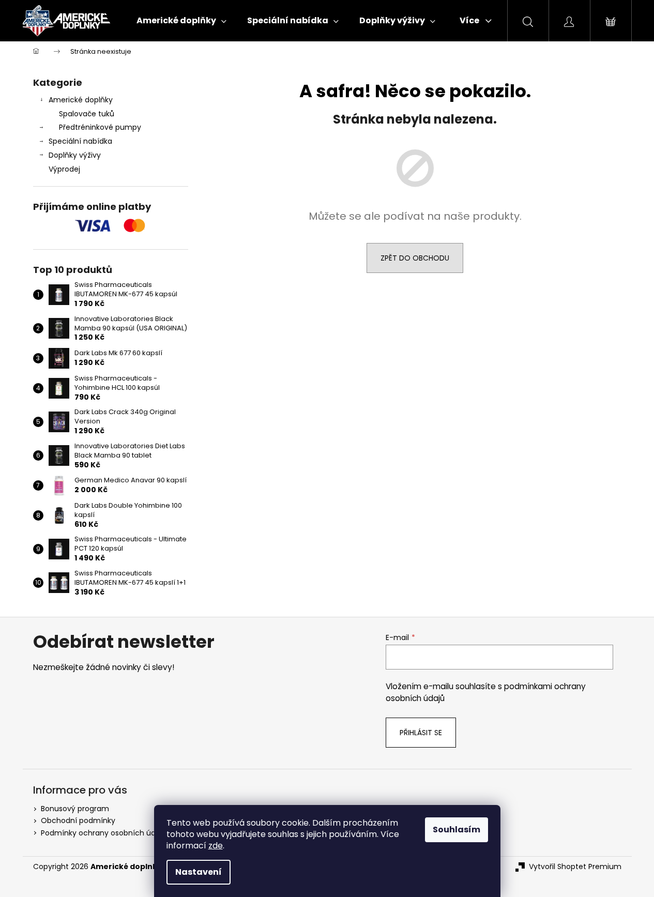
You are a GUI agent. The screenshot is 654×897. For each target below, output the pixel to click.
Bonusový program (75, 808)
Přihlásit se (421, 732)
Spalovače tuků (86, 114)
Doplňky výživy (75, 155)
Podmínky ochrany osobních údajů (103, 833)
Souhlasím (456, 829)
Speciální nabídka (80, 141)
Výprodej (64, 169)
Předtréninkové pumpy (100, 127)
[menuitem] (181, 20)
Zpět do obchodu (415, 258)
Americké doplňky (81, 100)
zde (215, 846)
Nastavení (198, 872)
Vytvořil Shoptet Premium (575, 867)
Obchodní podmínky (78, 820)
